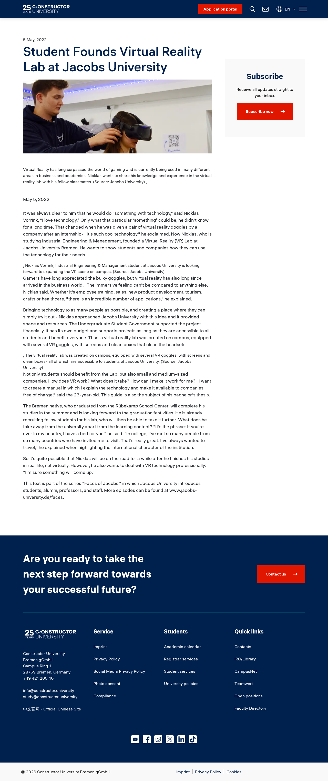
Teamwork (244, 683)
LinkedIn (181, 739)
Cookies (234, 771)
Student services (179, 671)
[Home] (49, 9)
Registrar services (181, 658)
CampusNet (245, 671)
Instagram (158, 739)
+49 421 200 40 (38, 678)
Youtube (135, 739)
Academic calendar (182, 646)
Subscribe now (260, 111)
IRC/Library (245, 658)
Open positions (248, 695)
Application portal (220, 9)
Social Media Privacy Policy (119, 671)
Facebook (146, 739)
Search (252, 8)
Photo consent (107, 683)
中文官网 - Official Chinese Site (52, 708)
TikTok (192, 739)
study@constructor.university (50, 696)
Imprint (100, 646)
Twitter (169, 739)
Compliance (105, 695)
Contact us (276, 574)
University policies (181, 683)
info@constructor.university (48, 690)
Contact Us (265, 9)
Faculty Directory (250, 708)
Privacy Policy (107, 658)
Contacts (242, 646)
